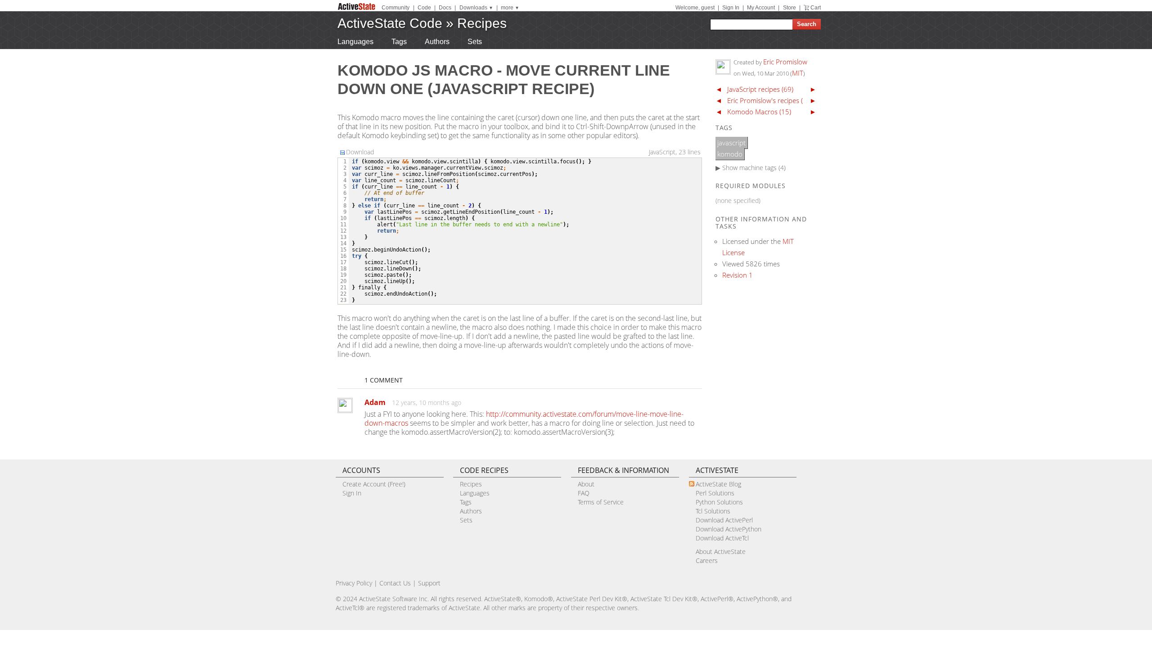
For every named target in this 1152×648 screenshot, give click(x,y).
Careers (707, 560)
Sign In (730, 7)
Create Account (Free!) (373, 484)
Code (424, 7)
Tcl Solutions (713, 511)
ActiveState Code (390, 23)
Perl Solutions (715, 493)
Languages (356, 41)
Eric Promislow (785, 61)
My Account (761, 7)
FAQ (584, 493)
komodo (729, 153)
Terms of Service (601, 502)
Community (396, 7)
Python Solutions (719, 502)
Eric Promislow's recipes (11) (770, 100)
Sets (475, 41)
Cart (815, 7)
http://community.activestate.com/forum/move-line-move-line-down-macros (524, 418)
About (586, 484)
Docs (445, 7)
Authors (437, 41)
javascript (731, 142)
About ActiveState (721, 551)
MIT (797, 72)
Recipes (482, 23)
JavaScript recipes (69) (760, 89)
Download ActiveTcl (722, 538)
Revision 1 (737, 274)
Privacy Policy (354, 583)
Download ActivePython (728, 529)
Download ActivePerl (724, 520)
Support (429, 583)
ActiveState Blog (718, 484)
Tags (399, 41)
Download (360, 152)
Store (789, 7)
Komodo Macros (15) (759, 111)
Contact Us (395, 583)
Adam (375, 402)
